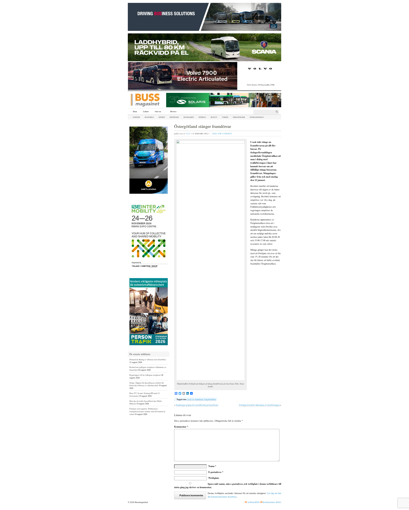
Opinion (161, 117)
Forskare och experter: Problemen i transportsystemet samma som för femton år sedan (147, 411)
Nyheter (136, 117)
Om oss (157, 112)
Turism (225, 117)
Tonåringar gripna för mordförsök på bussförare (197, 405)
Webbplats (213, 478)
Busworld (149, 117)
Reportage (174, 117)
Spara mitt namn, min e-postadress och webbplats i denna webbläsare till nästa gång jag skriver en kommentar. (227, 485)
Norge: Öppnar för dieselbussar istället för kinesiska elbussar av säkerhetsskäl (146, 384)
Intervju (202, 117)
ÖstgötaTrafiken (210, 399)
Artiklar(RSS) (253, 502)
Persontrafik (239, 117)
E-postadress (215, 472)
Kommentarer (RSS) (271, 502)
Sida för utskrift (222, 133)
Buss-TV (214, 117)
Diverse (172, 112)
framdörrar (199, 399)
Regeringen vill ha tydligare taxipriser (145, 375)
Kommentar (181, 426)
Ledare (146, 111)
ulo (188, 133)
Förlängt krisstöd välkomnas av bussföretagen (259, 405)
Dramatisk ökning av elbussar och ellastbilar (147, 359)
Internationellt (257, 117)
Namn (212, 466)
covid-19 (190, 399)
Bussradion (189, 117)
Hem (135, 111)
